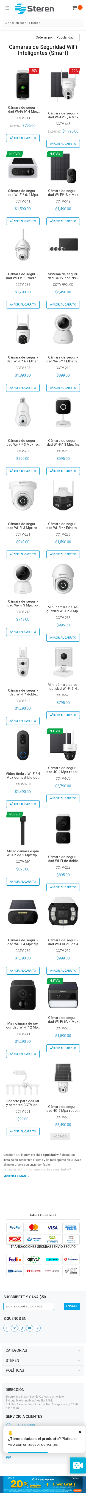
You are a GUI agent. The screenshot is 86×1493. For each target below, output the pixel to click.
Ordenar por (44, 37)
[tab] (43, 1350)
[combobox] (43, 23)
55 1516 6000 (23, 1425)
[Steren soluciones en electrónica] (34, 8)
